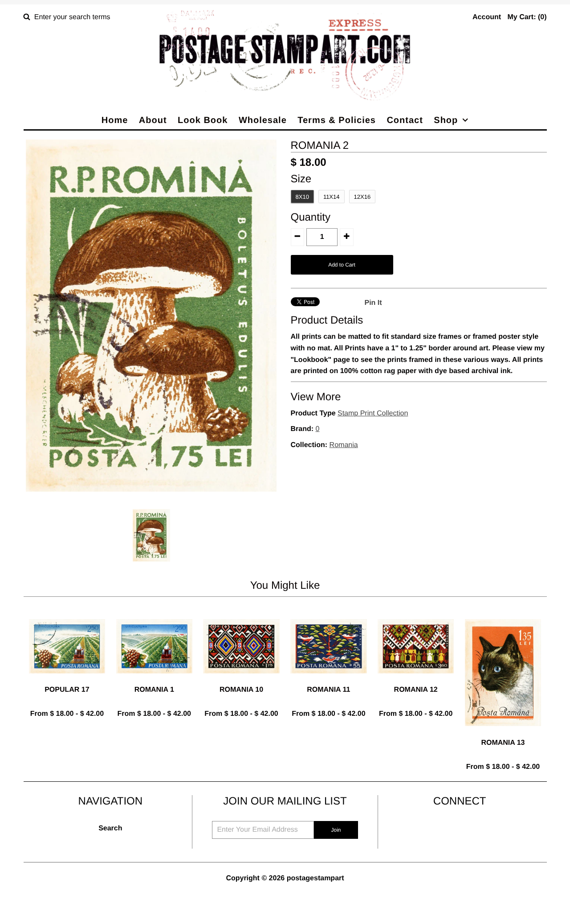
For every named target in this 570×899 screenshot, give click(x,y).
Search (110, 828)
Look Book (203, 120)
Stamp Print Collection (373, 413)
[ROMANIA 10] (241, 680)
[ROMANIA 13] (503, 733)
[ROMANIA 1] (154, 680)
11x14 (331, 196)
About (153, 120)
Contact (405, 120)
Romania (344, 445)
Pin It (373, 303)
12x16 (362, 196)
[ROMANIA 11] (328, 680)
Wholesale (263, 120)
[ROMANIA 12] (416, 680)
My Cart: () (526, 17)
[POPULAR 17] (67, 680)
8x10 (302, 196)
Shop (446, 120)
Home (115, 120)
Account (486, 17)
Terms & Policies (336, 120)
